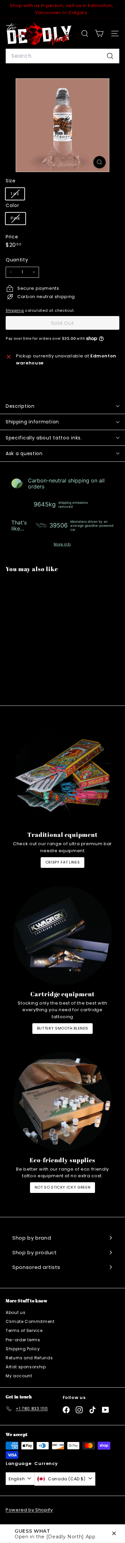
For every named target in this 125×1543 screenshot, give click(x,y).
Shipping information (32, 421)
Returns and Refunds (29, 1358)
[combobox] (62, 56)
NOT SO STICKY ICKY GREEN (63, 1187)
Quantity (17, 259)
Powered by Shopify (29, 1510)
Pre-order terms (23, 1340)
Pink (18, 219)
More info (62, 544)
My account (19, 1376)
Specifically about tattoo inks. (44, 437)
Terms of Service (24, 1330)
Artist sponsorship (26, 1367)
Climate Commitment (30, 1321)
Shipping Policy (23, 1349)
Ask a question (24, 453)
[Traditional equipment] (62, 776)
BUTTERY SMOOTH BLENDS (62, 1028)
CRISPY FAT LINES (62, 862)
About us (15, 1312)
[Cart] (99, 33)
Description (20, 406)
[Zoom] (99, 162)
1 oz (17, 195)
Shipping (15, 310)
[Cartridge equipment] (62, 935)
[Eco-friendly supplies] (62, 1101)
